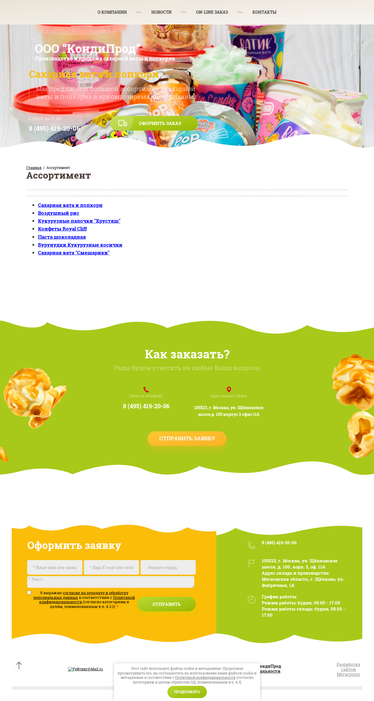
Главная (33, 167)
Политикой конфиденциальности (205, 677)
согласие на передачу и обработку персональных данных (80, 595)
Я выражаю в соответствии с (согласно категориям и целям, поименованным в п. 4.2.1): (84, 600)
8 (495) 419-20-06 (54, 128)
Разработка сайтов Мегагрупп (348, 669)
